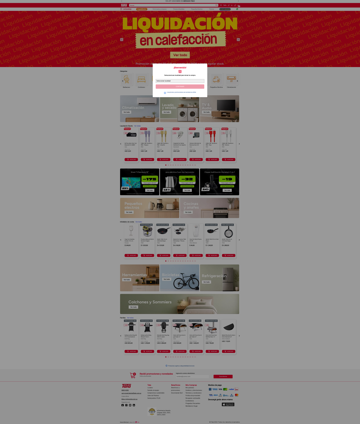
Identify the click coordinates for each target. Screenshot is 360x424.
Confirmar (180, 86)
